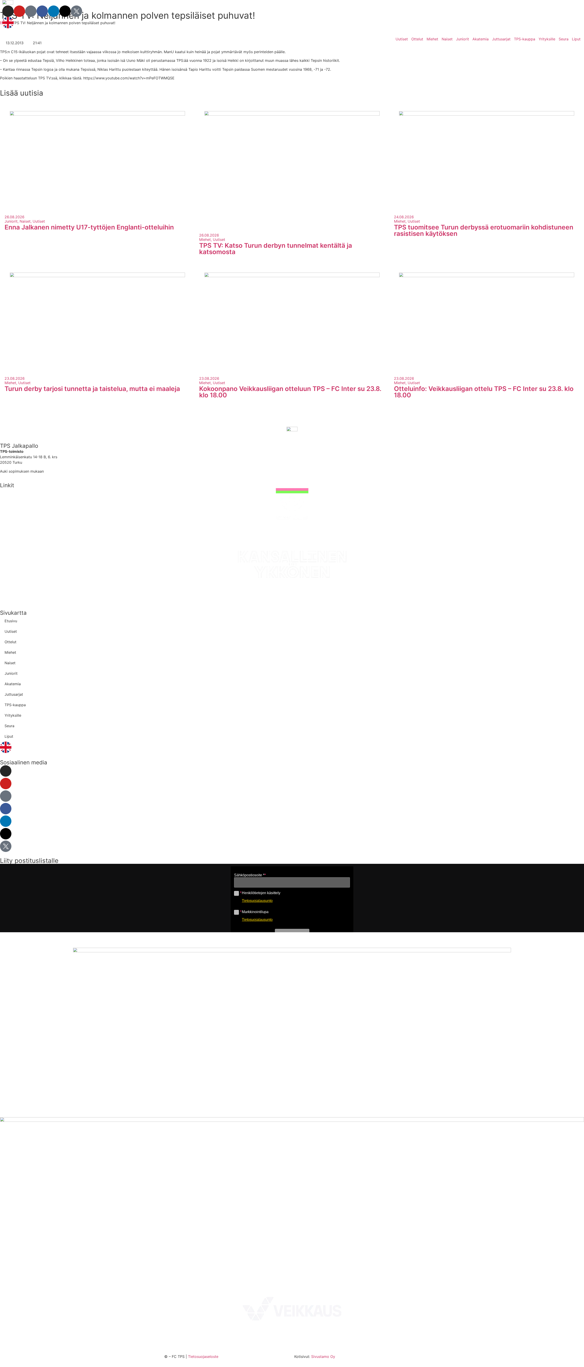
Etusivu (11, 621)
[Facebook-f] (42, 11)
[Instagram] (8, 11)
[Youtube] (19, 11)
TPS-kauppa (524, 39)
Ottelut (417, 39)
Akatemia (480, 39)
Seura (563, 39)
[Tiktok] (30, 11)
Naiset (447, 39)
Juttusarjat (501, 39)
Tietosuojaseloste (203, 1356)
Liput (576, 39)
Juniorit (462, 39)
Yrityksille (547, 39)
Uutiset (402, 39)
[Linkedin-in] (53, 11)
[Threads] (65, 11)
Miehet (432, 39)
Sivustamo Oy (323, 1356)
